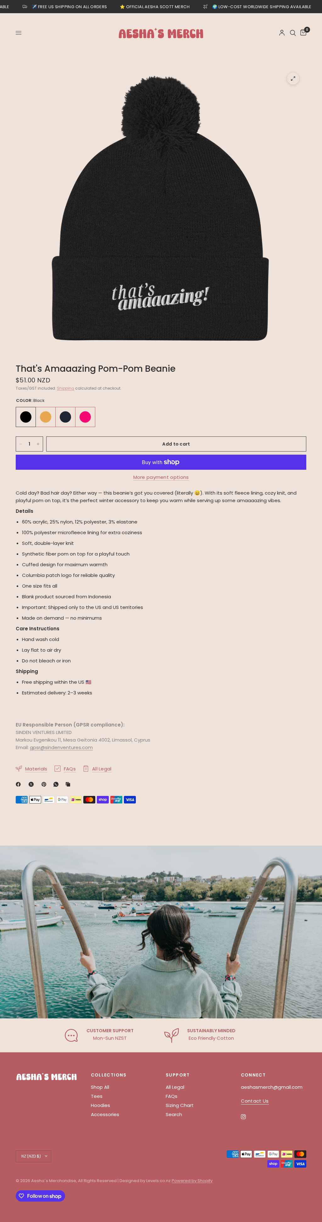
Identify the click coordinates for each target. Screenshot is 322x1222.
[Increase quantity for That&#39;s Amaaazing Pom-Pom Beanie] (38, 444)
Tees (97, 1096)
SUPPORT (178, 1075)
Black (26, 417)
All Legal (175, 1087)
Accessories (105, 1114)
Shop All (100, 1087)
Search (174, 1114)
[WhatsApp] (57, 784)
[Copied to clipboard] (69, 784)
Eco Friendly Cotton (211, 1038)
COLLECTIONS (109, 1075)
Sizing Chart (180, 1105)
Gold (46, 417)
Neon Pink (85, 417)
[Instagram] (248, 1117)
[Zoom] (293, 79)
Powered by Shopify (192, 1181)
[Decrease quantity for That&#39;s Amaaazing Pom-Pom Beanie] (20, 444)
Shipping (65, 388)
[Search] (293, 32)
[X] (32, 784)
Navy (65, 417)
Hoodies (100, 1105)
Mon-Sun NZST (110, 1038)
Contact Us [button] (255, 1101)
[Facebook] (19, 784)
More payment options (161, 477)
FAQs (171, 1096)
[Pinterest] (45, 784)
